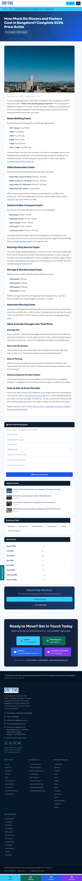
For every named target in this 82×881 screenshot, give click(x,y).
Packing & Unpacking (36, 787)
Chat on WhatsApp (13, 717)
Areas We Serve (10, 781)
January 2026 (25, 580)
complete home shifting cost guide (20, 161)
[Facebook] (6, 743)
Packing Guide (52, 526)
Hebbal (7, 852)
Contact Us (8, 787)
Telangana (57, 791)
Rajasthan (57, 804)
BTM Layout (9, 838)
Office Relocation (37, 526)
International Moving (36, 784)
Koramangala (9, 819)
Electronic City (10, 835)
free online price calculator (34, 395)
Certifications (9, 784)
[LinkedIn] (10, 743)
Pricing (63, 526)
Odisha (56, 807)
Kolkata (56, 781)
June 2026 (25, 556)
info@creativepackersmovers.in (17, 720)
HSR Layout (9, 832)
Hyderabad (58, 764)
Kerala (56, 797)
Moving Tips (23, 526)
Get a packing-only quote (25, 261)
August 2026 (25, 546)
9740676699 (11, 713)
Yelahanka (8, 855)
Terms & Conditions (11, 791)
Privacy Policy (9, 794)
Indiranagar (9, 822)
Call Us (71, 3)
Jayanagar (8, 845)
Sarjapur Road (9, 842)
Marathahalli (9, 828)
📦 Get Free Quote (39, 599)
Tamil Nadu (57, 794)
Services (8, 771)
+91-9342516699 (42, 660)
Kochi (56, 787)
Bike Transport (34, 777)
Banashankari (9, 848)
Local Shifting (34, 774)
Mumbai (56, 767)
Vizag (56, 784)
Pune (56, 777)
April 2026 (25, 565)
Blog (10, 9)
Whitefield (8, 825)
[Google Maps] (19, 743)
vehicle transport (20, 241)
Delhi (56, 774)
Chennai (57, 771)
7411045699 (19, 713)
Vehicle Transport (14, 531)
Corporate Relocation (37, 771)
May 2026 (24, 560)
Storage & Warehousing (37, 791)
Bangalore (11, 526)
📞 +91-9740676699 (39, 605)
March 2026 (25, 570)
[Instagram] (15, 743)
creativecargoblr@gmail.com (58, 660)
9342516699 (28, 713)
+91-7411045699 (31, 660)
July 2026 (25, 551)
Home (5, 9)
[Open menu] (78, 3)
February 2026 (25, 575)
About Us (8, 767)
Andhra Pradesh (59, 801)
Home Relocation (35, 764)
